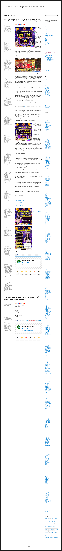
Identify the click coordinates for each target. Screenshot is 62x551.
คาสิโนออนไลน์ (6, 316)
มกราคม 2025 (47, 96)
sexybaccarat (46, 61)
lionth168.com (47, 238)
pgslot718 (5, 159)
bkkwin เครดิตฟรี (47, 163)
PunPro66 (5, 170)
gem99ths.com (6, 89)
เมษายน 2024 (47, 104)
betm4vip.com (47, 159)
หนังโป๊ (46, 493)
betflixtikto (47, 156)
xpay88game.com (6, 255)
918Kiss (8, 31)
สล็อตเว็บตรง (56, 537)
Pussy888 (5, 173)
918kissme (5, 33)
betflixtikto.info (47, 157)
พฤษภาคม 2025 (47, 92)
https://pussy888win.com (48, 60)
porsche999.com (47, 314)
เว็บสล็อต (9, 285)
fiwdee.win (9, 78)
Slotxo (6, 210)
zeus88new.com (47, 445)
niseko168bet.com (48, 281)
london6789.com (6, 115)
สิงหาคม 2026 (47, 78)
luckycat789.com (9, 118)
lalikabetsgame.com (48, 236)
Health (46, 212)
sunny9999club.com (48, 388)
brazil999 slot (6, 62)
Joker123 (10, 102)
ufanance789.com (48, 418)
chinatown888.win (6, 66)
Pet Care (10, 154)
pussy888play (9, 173)
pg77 (8, 155)
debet (10, 68)
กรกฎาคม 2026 (47, 79)
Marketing (46, 261)
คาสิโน (10, 315)
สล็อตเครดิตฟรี (47, 486)
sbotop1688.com (6, 193)
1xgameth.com (8, 30)
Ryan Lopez (26, 262)
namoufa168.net (6, 143)
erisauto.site (47, 184)
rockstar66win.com (6, 180)
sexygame (5, 200)
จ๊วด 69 (46, 448)
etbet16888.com (47, 186)
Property (10, 169)
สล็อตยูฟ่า (46, 484)
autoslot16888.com (6, 47)
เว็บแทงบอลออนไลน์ (8, 287)
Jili (8, 101)
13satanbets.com (6, 27)
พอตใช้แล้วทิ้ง (9, 265)
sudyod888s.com (6, 219)
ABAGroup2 (9, 304)
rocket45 (9, 179)
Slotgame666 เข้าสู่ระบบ (48, 373)
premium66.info (47, 316)
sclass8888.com (6, 194)
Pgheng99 (5, 157)
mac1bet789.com (6, 124)
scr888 (10, 194)
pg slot (46, 62)
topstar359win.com (6, 233)
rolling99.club (6, 182)
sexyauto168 (5, 198)
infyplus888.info (7, 99)
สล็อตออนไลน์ (7, 318)
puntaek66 (5, 172)
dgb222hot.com (6, 69)
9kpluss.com (47, 129)
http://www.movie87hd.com (49, 58)
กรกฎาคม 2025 (47, 90)
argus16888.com (8, 40)
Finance (5, 77)
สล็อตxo (7, 275)
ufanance (46, 417)
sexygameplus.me (6, 201)
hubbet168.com (6, 97)
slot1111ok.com (8, 208)
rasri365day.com (6, 174)
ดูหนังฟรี (46, 68)
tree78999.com (6, 234)
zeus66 (46, 444)
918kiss (46, 54)
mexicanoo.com (6, 134)
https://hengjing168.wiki (48, 26)
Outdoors (7, 151)
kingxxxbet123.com (6, 108)
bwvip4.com (10, 62)
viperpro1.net (6, 248)
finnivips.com (6, 78)
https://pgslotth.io (47, 42)
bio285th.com (6, 58)
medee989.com (47, 263)
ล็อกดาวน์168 (5, 269)
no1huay (5, 308)
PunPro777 (5, 171)
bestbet (46, 155)
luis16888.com (6, 119)
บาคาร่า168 (5, 263)
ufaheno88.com (9, 238)
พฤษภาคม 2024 (47, 103)
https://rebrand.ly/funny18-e (20, 200)
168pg (10, 28)
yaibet (10, 255)
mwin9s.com (6, 141)
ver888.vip (5, 246)
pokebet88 (46, 313)
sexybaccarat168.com (7, 199)
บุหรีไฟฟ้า (46, 455)
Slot (9, 207)
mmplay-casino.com (48, 270)
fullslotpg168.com (6, 82)
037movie (5, 26)
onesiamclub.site (6, 150)
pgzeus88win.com (48, 311)
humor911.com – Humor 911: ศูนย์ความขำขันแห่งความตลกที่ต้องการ (24, 7)
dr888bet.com (47, 180)
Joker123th (5, 322)
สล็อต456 (7, 270)
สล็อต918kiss (8, 273)
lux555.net (5, 120)
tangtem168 (47, 393)
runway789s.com (6, 187)
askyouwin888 (6, 44)
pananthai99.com (6, 152)
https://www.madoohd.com (49, 55)
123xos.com (8, 26)
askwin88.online (6, 43)
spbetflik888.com (8, 211)
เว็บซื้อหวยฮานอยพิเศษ (48, 500)
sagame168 (5, 189)
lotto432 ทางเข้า (8, 117)
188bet (7, 29)
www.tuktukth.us (6, 253)
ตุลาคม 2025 (47, 87)
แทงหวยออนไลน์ (6, 289)
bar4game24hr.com (7, 52)
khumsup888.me (6, 105)
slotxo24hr (9, 210)
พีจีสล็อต (46, 460)
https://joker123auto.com (48, 57)
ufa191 (5, 236)
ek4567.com (47, 183)
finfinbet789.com (9, 77)
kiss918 (46, 41)
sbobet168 (5, 192)
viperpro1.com (6, 247)
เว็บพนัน (10, 284)
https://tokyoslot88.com (48, 45)
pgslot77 (8, 159)
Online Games (47, 287)
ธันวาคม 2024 (47, 97)
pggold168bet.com (6, 156)
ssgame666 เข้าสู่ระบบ (7, 215)
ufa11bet (10, 235)
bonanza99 (5, 60)
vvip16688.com (6, 249)
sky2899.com (6, 206)
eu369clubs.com (47, 187)
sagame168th (9, 189)
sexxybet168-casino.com (7, 195)
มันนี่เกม (7, 267)
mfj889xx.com (6, 135)
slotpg (45, 37)
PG (4, 155)
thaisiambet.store (6, 227)
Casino (5, 64)
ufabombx (5, 237)
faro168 (46, 69)
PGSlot (10, 158)
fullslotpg (9, 81)
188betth (10, 29)
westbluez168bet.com (7, 250)
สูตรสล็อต (46, 491)
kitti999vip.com (47, 234)
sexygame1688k (9, 200)
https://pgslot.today (47, 33)
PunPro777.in (6, 326)
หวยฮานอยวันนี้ (47, 495)
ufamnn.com (47, 416)
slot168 (5, 209)
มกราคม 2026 (47, 84)
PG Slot (6, 155)
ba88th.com (5, 49)
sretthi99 (10, 212)
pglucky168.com (6, 158)
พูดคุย (4, 25)
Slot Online (5, 315)
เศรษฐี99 (5, 288)
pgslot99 (9, 160)
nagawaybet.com (6, 142)
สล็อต (25, 106)
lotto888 (5, 118)
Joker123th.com (6, 104)
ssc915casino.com (6, 214)
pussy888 (46, 34)
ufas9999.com (47, 420)
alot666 (5, 40)
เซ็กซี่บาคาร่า (6, 282)
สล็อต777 (7, 271)
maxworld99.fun (47, 262)
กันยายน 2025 (47, 88)
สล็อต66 (5, 271)
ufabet (11, 236)
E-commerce (47, 182)
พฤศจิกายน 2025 (47, 86)
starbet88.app (6, 216)
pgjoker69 (8, 157)
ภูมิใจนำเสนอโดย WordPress (27, 546)
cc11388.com (8, 64)
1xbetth (46, 39)
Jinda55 (5, 102)
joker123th (9, 103)
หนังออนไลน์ (47, 492)
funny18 (10, 82)
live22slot (5, 113)
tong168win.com (6, 231)
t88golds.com (47, 391)
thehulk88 (5, 228)
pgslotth (46, 310)
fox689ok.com (6, 80)
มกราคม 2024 (47, 107)
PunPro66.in (9, 170)
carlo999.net (5, 63)
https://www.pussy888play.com (49, 59)
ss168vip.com (6, 213)
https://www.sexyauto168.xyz (49, 35)
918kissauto (8, 32)
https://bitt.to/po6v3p (19, 205)
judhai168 (10, 104)
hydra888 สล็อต (47, 218)
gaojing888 (5, 88)
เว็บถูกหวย (7, 284)
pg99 (10, 155)
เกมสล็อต (8, 281)
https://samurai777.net (48, 44)
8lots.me (5, 31)
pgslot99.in (5, 161)
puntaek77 (9, 172)
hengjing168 (5, 96)
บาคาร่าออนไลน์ (9, 263)
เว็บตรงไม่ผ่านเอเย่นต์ (48, 501)
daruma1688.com (6, 68)
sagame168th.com (6, 190)
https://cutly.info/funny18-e (20, 202)
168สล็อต (5, 29)
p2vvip (10, 151)
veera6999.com (6, 245)
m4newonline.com (6, 121)
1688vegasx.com (6, 28)
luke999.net (10, 119)
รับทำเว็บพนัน (47, 465)
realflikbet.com (6, 175)
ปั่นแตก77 (55, 532)
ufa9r (8, 236)
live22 (46, 240)
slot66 (46, 71)
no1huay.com (8, 308)
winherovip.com (6, 251)
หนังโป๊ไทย (46, 38)
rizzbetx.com (6, 179)
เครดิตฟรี (46, 498)
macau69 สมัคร (47, 257)
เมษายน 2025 (47, 93)
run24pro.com (47, 341)
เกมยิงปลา (5, 281)
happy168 (46, 211)
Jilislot (10, 101)
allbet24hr (9, 39)
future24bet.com (6, 84)
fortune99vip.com (6, 79)
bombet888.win (8, 59)
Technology (5, 225)
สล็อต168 (5, 270)
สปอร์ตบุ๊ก (8, 269)
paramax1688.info (6, 154)
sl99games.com (6, 207)
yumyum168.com (47, 439)
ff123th (11, 76)
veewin (10, 245)
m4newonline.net (6, 123)
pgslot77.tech (6, 160)
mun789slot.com (6, 140)
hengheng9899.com (7, 94)
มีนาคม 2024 (47, 105)
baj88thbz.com (9, 50)
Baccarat (5, 50)
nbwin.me (5, 145)
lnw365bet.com (9, 113)
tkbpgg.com (5, 230)
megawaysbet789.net (7, 132)
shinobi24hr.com (47, 361)
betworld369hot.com (7, 57)
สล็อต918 (5, 273)
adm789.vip (5, 39)
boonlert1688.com (6, 61)
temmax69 (5, 226)
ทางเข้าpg (7, 262)
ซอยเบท (46, 449)
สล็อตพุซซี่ (10, 275)
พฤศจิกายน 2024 (47, 98)
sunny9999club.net (48, 389)
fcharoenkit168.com (7, 76)
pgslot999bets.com (6, 162)
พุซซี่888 (7, 266)
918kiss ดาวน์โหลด (48, 125)
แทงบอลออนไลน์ (8, 288)
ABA (6, 304)
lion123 (46, 237)
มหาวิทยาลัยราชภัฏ (47, 462)
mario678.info (47, 260)
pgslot (38, 48)
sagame (10, 188)
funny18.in (5, 83)
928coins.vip (9, 33)
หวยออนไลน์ (6, 280)
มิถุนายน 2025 (47, 91)
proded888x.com (6, 169)
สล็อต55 (10, 270)
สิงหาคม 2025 (47, 89)
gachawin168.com (6, 85)
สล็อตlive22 (7, 274)
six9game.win (47, 365)
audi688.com (6, 45)
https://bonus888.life (48, 31)
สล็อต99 (5, 274)
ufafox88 (5, 238)
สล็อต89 (9, 272)
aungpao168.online (6, 46)
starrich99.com (6, 217)
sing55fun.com (47, 363)
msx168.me (5, 139)
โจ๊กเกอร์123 (10, 289)
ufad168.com (9, 237)
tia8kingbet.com (6, 229)
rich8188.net (5, 178)
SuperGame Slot (47, 390)
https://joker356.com (48, 43)
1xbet (4, 30)
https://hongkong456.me (48, 70)
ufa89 (6, 236)
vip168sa (8, 246)
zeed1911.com (47, 443)
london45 (5, 114)
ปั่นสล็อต (7, 264)
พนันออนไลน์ (5, 265)
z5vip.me (46, 440)
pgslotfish (46, 309)
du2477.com (47, 181)
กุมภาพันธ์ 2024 (47, 106)
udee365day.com (6, 235)
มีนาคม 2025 (47, 94)
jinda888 (7, 102)
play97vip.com (47, 312)
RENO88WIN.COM (6, 176)
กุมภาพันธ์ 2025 (47, 95)
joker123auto (5, 103)
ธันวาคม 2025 (47, 85)
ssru (10, 215)
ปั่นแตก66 (10, 264)
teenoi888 (8, 225)
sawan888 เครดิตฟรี (6, 191)
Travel (10, 233)
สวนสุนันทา (46, 490)
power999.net (47, 315)
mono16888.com (6, 138)
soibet (5, 211)
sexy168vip (7, 197)
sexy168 (5, 197)
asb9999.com (6, 42)
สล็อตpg (5, 275)
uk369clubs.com (6, 243)
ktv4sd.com (47, 235)
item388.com (6, 101)
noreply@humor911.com (28, 264)
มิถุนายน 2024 (47, 102)
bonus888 (8, 60)
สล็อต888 (10, 271)
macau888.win (8, 125)
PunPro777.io (9, 171)
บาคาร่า (10, 262)
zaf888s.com (47, 441)
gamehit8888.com (6, 87)
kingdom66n (6, 107)
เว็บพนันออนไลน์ (6, 285)
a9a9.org (46, 130)
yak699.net (5, 256)
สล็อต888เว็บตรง (6, 272)
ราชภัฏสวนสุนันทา (9, 268)
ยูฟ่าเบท (9, 267)
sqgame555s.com (6, 212)
